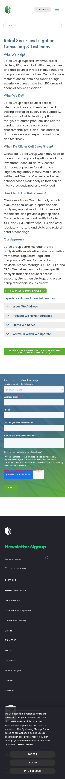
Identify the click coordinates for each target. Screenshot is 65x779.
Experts (8, 630)
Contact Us (42, 9)
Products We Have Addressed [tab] (32, 316)
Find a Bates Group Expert (23, 290)
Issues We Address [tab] (25, 306)
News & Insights (13, 670)
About (8, 650)
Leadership (10, 660)
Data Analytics (12, 600)
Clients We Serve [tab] (23, 325)
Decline (33, 762)
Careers (9, 680)
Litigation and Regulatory (18, 610)
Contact (9, 690)
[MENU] (56, 9)
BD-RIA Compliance (15, 590)
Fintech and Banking (16, 620)
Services (11, 25)
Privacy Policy (30, 736)
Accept (32, 754)
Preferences (32, 771)
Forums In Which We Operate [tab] (31, 334)
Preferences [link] (25, 744)
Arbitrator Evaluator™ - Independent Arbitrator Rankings (34, 351)
